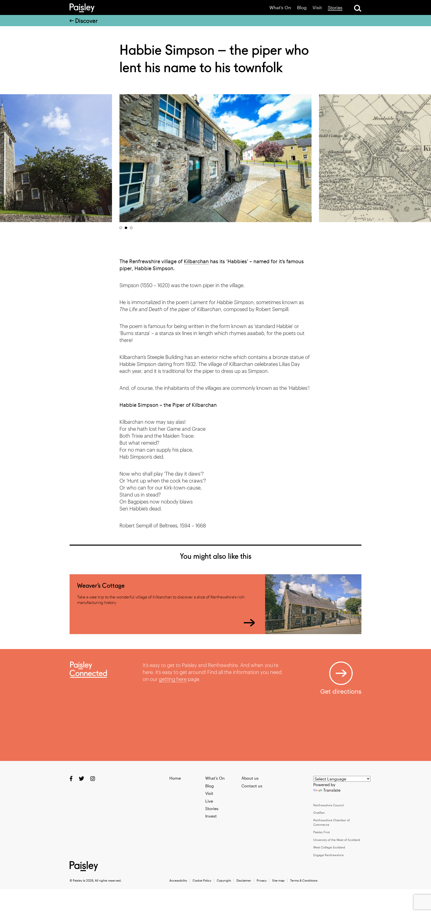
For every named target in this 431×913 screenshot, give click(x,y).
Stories (335, 7)
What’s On (280, 7)
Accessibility (178, 880)
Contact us (251, 785)
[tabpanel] (215, 158)
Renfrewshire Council (328, 805)
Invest (211, 816)
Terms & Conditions (304, 880)
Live (209, 801)
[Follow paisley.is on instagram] (92, 778)
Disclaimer (243, 880)
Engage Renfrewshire (328, 855)
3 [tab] (131, 228)
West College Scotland (329, 847)
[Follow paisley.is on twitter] (81, 778)
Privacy (262, 880)
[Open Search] (357, 8)
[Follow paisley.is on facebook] (71, 778)
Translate (331, 790)
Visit (317, 7)
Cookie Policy (202, 880)
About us (250, 778)
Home (175, 778)
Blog (302, 7)
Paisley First (321, 832)
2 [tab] (126, 228)
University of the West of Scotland (336, 839)
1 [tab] (120, 228)
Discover (86, 20)
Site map (278, 880)
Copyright (224, 880)
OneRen (319, 812)
